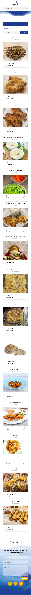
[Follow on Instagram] (15, 584)
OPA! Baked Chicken (15, 303)
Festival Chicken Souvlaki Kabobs (15, 37)
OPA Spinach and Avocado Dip (15, 170)
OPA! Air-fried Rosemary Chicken (15, 104)
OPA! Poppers (15, 435)
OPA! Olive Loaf (15, 336)
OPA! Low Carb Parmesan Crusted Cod (15, 269)
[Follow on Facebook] (10, 584)
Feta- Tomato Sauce (15, 369)
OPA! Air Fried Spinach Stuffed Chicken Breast (15, 71)
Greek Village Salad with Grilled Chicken (15, 236)
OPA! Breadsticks (15, 501)
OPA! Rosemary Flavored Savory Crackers (15, 203)
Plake (15, 468)
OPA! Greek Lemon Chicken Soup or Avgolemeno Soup (16, 137)
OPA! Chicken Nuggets (15, 402)
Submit (24, 578)
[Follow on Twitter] (21, 584)
